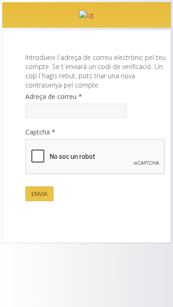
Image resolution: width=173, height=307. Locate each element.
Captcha (40, 131)
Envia (39, 194)
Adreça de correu (53, 96)
